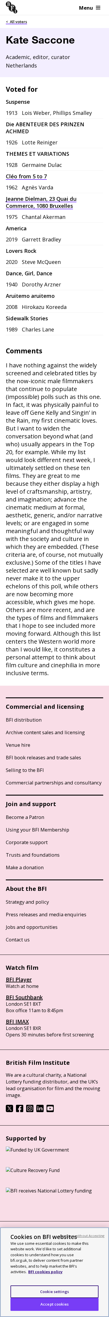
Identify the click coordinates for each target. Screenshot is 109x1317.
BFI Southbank (24, 997)
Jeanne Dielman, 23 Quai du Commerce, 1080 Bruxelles (41, 202)
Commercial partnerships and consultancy (53, 782)
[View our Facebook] (20, 1110)
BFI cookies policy (45, 1271)
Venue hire (18, 745)
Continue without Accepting (82, 1235)
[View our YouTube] (50, 1110)
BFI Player (19, 979)
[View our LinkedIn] (40, 1110)
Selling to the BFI (25, 770)
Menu (86, 7)
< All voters (16, 21)
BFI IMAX (17, 1021)
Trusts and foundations (33, 854)
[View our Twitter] (9, 1110)
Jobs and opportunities (32, 927)
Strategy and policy (27, 901)
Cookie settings (54, 1291)
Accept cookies (54, 1304)
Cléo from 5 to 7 (26, 176)
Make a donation (25, 867)
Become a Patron (25, 817)
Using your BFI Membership (37, 829)
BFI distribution (24, 719)
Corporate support (27, 842)
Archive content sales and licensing (45, 732)
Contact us (18, 939)
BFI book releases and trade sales (43, 757)
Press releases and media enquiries (46, 914)
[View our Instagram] (30, 1110)
